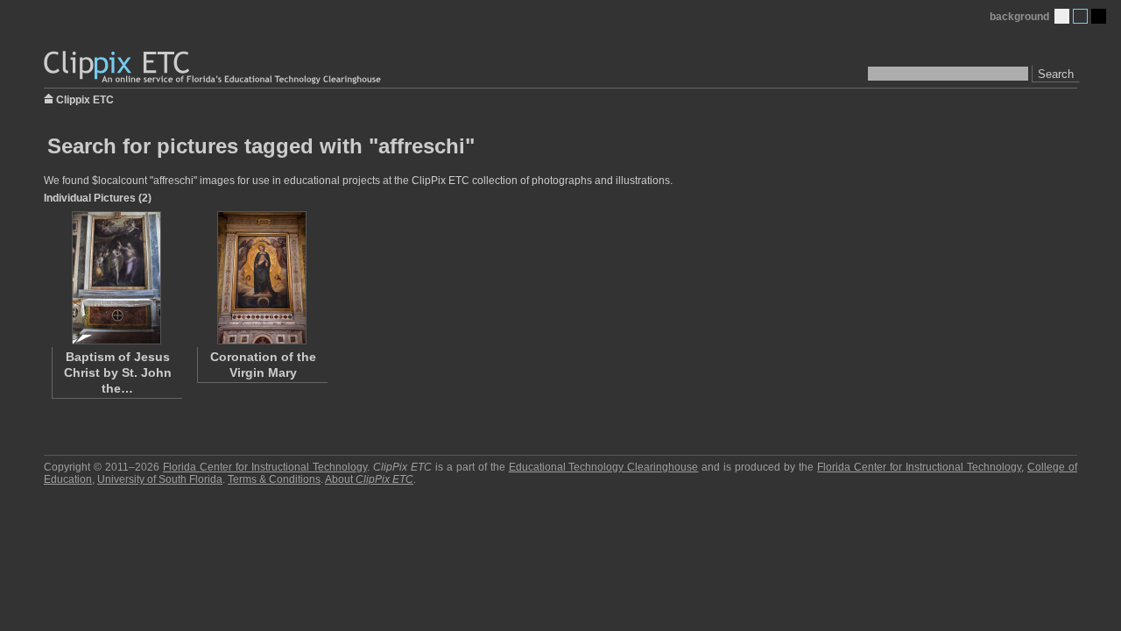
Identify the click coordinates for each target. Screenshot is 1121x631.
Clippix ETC (85, 98)
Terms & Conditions (274, 479)
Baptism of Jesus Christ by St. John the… (118, 372)
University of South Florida (159, 479)
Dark (1098, 16)
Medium (1080, 16)
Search (1056, 74)
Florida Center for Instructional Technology (265, 467)
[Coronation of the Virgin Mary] (262, 277)
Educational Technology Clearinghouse (604, 467)
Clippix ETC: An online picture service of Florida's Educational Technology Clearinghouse (213, 68)
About (369, 479)
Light (1061, 16)
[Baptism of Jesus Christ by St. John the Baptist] (116, 277)
